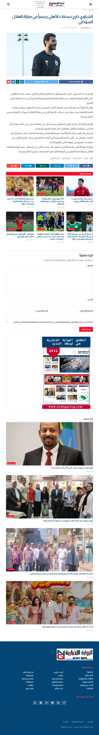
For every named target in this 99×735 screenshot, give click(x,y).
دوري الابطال (66, 158)
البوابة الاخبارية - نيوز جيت (80, 727)
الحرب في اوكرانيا (86, 685)
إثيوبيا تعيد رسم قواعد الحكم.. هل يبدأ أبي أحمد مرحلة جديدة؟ (72, 468)
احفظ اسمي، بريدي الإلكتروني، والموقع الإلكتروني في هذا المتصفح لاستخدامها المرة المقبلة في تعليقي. (53, 322)
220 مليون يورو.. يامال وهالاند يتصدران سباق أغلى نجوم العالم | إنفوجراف (52, 201)
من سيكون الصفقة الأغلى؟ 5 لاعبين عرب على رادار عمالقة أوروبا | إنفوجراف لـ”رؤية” (20, 201)
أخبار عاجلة (89, 675)
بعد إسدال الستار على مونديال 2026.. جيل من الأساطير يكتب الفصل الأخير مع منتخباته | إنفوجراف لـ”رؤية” (80, 236)
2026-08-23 (89, 471)
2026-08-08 (60, 207)
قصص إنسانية (27, 679)
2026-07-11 (60, 242)
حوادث (60, 675)
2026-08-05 (29, 207)
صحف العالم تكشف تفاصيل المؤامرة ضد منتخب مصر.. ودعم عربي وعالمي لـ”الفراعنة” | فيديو (50, 236)
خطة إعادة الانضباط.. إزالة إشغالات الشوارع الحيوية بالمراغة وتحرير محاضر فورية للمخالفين (61, 574)
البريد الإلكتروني (41, 311)
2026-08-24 (89, 630)
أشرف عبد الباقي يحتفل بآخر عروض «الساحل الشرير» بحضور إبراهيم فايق (67, 627)
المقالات (89, 688)
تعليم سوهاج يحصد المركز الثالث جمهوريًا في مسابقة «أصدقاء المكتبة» (68, 521)
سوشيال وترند (57, 679)
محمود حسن (85, 28)
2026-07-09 (29, 240)
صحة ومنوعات (57, 685)
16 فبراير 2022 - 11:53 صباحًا (68, 28)
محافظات (11, 516)
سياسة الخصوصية (78, 722)
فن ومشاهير (12, 622)
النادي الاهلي (77, 158)
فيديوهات (29, 675)
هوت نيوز (29, 688)
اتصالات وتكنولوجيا (86, 679)
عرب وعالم (59, 688)
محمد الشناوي (55, 158)
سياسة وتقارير (57, 682)
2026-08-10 (90, 204)
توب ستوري (41, 194)
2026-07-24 (90, 242)
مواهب (30, 685)
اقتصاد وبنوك (87, 682)
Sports (84, 10)
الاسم (90, 299)
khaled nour (65, 727)
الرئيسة (90, 10)
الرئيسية (90, 722)
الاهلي (86, 158)
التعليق (89, 265)
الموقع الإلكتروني (86, 311)
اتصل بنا (65, 722)
